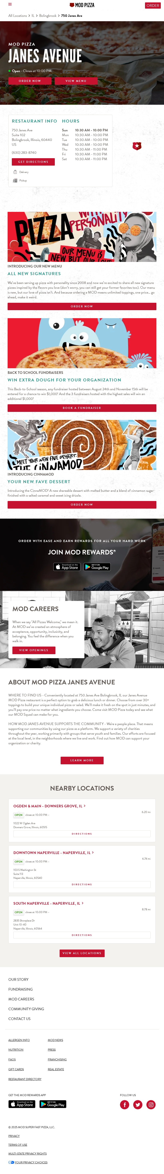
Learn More (82, 760)
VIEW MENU (76, 81)
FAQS (12, 1059)
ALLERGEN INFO (19, 1040)
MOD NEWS (55, 1040)
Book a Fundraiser (82, 408)
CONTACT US (19, 1018)
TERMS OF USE (17, 1145)
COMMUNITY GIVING (26, 1009)
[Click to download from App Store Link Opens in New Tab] (66, 567)
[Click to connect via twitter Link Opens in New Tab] (137, 1104)
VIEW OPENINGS (34, 650)
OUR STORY (18, 979)
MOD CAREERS (21, 999)
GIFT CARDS (16, 1069)
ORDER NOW (30, 81)
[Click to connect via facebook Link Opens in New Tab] (124, 1104)
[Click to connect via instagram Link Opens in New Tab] (151, 1104)
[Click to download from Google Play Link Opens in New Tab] (97, 567)
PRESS (52, 1050)
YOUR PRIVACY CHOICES (27, 1162)
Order (153, 5)
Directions (52, 833)
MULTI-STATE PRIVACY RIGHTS (27, 1154)
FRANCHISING (57, 1059)
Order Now (82, 306)
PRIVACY (14, 1136)
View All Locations (82, 953)
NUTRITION (15, 1050)
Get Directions (33, 161)
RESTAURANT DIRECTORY (24, 1079)
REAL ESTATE (56, 1069)
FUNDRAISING (20, 989)
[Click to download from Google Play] (52, 1104)
